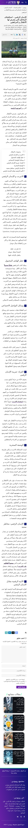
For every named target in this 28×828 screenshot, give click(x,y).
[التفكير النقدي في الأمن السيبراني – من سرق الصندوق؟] (8, 723)
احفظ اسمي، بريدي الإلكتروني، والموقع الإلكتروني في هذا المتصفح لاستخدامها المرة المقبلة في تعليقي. (14, 681)
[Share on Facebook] (22, 34)
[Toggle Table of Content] (23, 151)
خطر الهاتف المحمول (17, 157)
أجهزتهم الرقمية (16, 108)
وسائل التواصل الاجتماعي (16, 160)
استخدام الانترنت (17, 402)
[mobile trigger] (25, 2)
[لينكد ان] (18, 817)
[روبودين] (14, 2)
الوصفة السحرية (19, 165)
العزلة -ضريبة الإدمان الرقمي (15, 163)
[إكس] (21, 817)
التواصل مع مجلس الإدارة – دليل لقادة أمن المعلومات (18, 753)
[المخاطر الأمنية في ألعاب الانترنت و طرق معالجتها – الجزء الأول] (8, 740)
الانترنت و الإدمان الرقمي (16, 155)
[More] (11, 34)
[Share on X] (19, 34)
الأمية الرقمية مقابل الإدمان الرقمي (13, 171)
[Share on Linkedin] (17, 34)
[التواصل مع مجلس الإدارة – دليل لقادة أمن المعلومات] (8, 757)
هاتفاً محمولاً (8, 265)
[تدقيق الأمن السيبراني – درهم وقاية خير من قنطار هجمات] (8, 705)
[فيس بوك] (24, 817)
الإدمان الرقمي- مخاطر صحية (15, 168)
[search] (7, 2)
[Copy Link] (14, 34)
